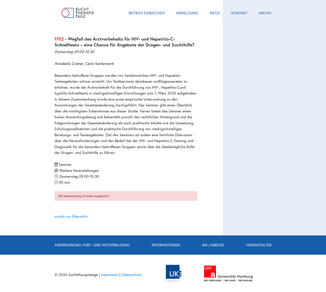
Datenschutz (131, 274)
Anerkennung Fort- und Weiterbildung (92, 244)
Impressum (109, 274)
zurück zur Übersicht (71, 216)
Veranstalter (258, 244)
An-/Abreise (213, 244)
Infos (215, 12)
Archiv (265, 12)
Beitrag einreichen (147, 12)
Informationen (165, 244)
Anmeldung (187, 12)
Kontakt (239, 12)
